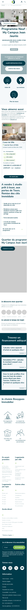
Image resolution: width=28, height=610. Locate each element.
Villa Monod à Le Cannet (6, 477)
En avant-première (6, 458)
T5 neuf (4, 501)
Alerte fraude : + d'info (7, 578)
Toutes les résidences (7, 526)
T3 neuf (4, 497)
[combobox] (14, 329)
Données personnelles (7, 584)
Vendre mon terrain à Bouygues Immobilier (12, 522)
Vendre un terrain (6, 520)
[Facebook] (4, 568)
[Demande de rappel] (22, 605)
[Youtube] (22, 568)
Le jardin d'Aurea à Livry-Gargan (6, 480)
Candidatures (18, 495)
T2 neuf (4, 495)
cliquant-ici (13, 119)
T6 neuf (4, 503)
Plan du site (5, 597)
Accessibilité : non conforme (9, 592)
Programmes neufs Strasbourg (19, 478)
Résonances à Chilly (7, 474)
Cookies (4, 587)
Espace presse (18, 501)
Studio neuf (5, 493)
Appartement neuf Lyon (19, 467)
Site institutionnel (19, 499)
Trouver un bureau (19, 503)
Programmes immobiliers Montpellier (18, 474)
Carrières (17, 497)
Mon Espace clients (6, 524)
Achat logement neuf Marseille (20, 470)
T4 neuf (4, 499)
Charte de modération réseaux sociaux (11, 595)
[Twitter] (16, 568)
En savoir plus (14, 176)
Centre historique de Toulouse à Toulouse (7, 472)
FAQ (3, 528)
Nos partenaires (19, 505)
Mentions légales (6, 581)
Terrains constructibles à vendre (9, 518)
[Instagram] (10, 568)
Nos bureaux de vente (7, 530)
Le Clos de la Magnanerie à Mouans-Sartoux (6, 467)
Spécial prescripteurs (20, 493)
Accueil (3, 5)
